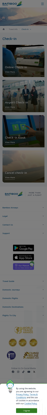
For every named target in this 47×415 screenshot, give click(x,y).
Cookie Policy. (30, 403)
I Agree (26, 410)
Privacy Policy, (22, 394)
